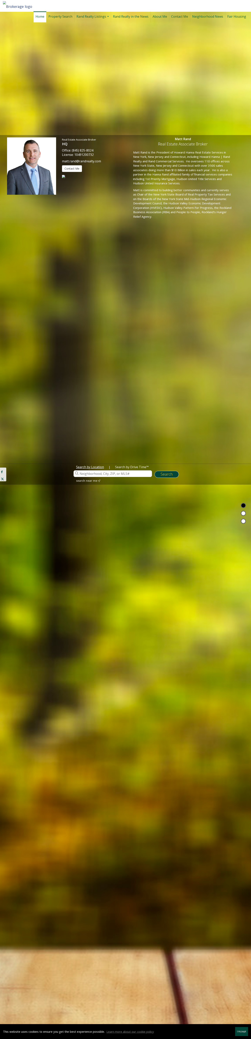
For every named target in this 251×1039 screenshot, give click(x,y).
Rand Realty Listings (93, 18)
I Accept (241, 1031)
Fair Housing (236, 16)
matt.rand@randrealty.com (81, 161)
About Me (160, 16)
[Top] (243, 505)
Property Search (60, 16)
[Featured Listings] (243, 513)
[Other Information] (243, 521)
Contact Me (179, 16)
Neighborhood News (207, 16)
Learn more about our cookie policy (130, 1032)
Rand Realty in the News (130, 16)
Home (39, 16)
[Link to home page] (19, 5)
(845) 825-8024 (82, 150)
